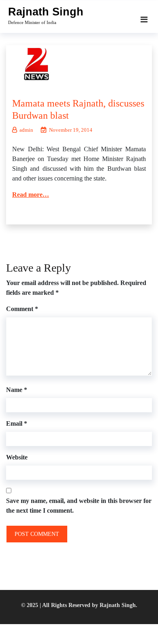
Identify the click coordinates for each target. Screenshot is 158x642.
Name (16, 389)
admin (26, 130)
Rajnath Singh (45, 12)
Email (16, 423)
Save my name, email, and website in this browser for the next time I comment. (79, 505)
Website (17, 457)
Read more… (30, 194)
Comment (22, 308)
